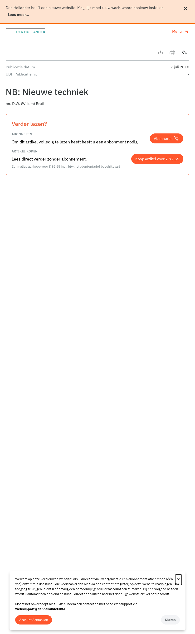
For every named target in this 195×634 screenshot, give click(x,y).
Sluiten (170, 620)
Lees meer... (18, 14)
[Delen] (184, 52)
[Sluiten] (185, 8)
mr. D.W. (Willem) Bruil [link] (25, 103)
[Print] (172, 52)
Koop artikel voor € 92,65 (157, 158)
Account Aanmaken (33, 620)
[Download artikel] (161, 52)
